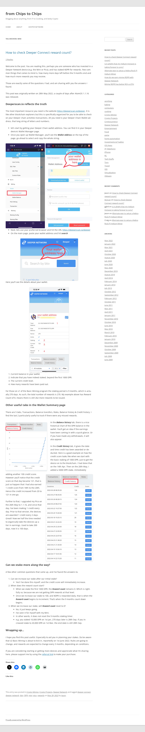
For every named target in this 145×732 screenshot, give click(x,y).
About (19, 27)
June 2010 (109, 325)
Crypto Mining (32, 692)
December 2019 (111, 271)
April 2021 (109, 251)
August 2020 (110, 257)
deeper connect (84, 692)
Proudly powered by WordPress (18, 720)
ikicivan (108, 200)
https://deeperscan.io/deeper (71, 111)
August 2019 (110, 274)
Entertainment (111, 128)
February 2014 (111, 281)
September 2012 (111, 295)
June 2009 (109, 359)
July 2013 (108, 288)
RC (106, 155)
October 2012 (110, 291)
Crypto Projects (45, 692)
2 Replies (9, 59)
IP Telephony (110, 149)
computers (109, 108)
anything (108, 101)
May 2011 (109, 308)
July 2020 (108, 261)
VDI (106, 169)
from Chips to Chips (24, 13)
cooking (108, 111)
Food (107, 132)
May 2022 (109, 240)
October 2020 (110, 254)
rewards (41, 695)
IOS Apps (108, 145)
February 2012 (111, 298)
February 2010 (111, 336)
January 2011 (110, 315)
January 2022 (110, 244)
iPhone (107, 152)
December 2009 (111, 342)
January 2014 (110, 285)
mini (30, 695)
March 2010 (109, 332)
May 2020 (109, 268)
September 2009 (111, 353)
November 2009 (111, 346)
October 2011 (110, 302)
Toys (106, 162)
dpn (21, 695)
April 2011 (109, 312)
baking (107, 104)
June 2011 (109, 305)
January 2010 (110, 339)
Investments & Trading (114, 142)
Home (8, 27)
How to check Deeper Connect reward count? (39, 52)
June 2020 (109, 264)
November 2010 (111, 319)
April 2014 (109, 278)
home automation (112, 138)
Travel (107, 166)
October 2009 (110, 349)
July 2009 (108, 356)
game (107, 135)
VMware (108, 176)
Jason (63, 695)
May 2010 (109, 329)
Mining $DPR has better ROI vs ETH (119, 84)
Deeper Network (35, 27)
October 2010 (110, 322)
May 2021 (109, 247)
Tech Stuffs (109, 159)
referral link (47, 654)
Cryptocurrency (111, 121)
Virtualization (110, 172)
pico (35, 695)
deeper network (12, 695)
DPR (26, 695)
